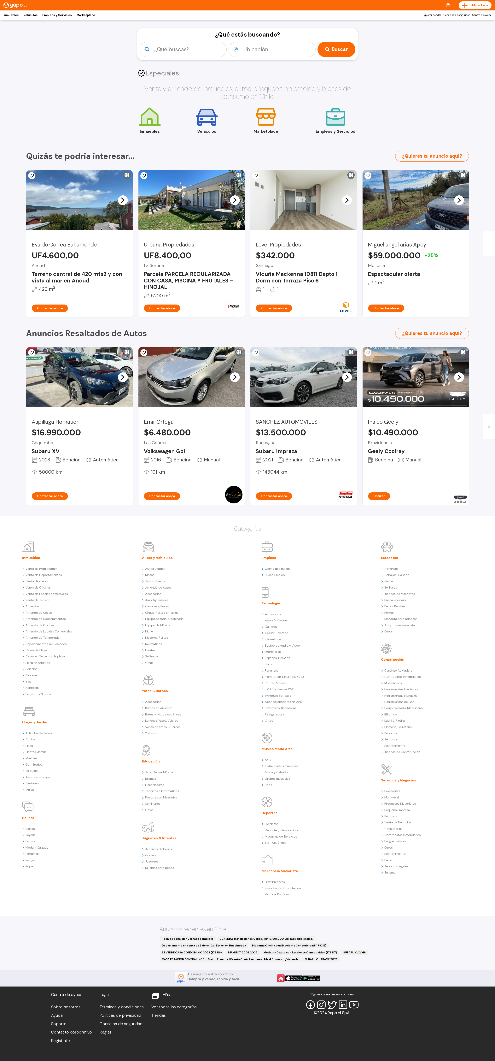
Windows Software (278, 696)
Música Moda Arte (277, 749)
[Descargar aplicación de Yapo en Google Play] (311, 978)
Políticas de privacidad (120, 1015)
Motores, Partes (156, 638)
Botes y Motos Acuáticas (163, 714)
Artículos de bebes (158, 849)
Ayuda (57, 1015)
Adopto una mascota (399, 625)
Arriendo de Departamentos (46, 619)
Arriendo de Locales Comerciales (49, 631)
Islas (29, 681)
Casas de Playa (36, 650)
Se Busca (151, 656)
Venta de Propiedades (41, 569)
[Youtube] (353, 1004)
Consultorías (393, 829)
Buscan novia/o (395, 600)
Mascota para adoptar (400, 619)
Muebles (31, 758)
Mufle (149, 631)
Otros (30, 790)
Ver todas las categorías (174, 1007)
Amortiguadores (156, 600)
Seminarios (152, 804)
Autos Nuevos (155, 581)
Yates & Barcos (155, 691)
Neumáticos (153, 644)
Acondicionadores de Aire (283, 702)
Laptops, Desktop (277, 658)
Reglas (106, 1032)
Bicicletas (271, 824)
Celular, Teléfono (276, 633)
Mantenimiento (395, 746)
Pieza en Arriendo (38, 663)
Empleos (269, 557)
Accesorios (153, 594)
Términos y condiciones (122, 1007)
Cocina (30, 739)
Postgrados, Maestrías (161, 797)
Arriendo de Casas (39, 613)
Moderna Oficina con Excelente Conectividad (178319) (289, 945)
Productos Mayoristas (400, 804)
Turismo (390, 872)
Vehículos (30, 15)
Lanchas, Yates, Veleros (161, 721)
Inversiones (392, 791)
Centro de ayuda (482, 15)
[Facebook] (310, 1004)
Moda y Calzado (37, 847)
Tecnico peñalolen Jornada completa (187, 938)
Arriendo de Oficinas (40, 625)
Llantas (150, 650)
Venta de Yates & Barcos (163, 727)
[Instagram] (321, 1004)
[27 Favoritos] (255, 175)
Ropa (29, 866)
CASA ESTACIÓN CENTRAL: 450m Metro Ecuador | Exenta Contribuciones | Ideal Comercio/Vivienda (230, 959)
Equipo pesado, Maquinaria (164, 619)
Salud (388, 860)
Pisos (29, 746)
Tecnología (271, 603)
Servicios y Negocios (398, 780)
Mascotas (389, 557)
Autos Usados (155, 569)
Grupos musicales (277, 779)
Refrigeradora (274, 714)
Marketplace (86, 15)
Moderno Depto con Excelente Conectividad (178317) (300, 952)
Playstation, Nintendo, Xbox (284, 677)
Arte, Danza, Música (159, 772)
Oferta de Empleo (277, 569)
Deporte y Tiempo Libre (282, 830)
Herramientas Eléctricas (401, 689)
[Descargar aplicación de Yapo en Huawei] (280, 978)
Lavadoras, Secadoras (280, 708)
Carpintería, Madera (398, 670)
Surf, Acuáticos (275, 843)
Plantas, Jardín (36, 752)
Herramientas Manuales (400, 696)
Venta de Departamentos (44, 575)
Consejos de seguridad (456, 15)
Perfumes (32, 854)
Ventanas (32, 783)
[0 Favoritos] (31, 175)
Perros (389, 613)
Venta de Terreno (38, 600)
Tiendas (158, 1015)
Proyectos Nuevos (38, 694)
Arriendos (32, 606)
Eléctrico (390, 714)
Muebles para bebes (159, 868)
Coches (150, 855)
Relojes (30, 860)
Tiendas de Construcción (402, 752)
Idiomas (150, 779)
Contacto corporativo (71, 1032)
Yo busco (151, 733)
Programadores (395, 841)
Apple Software (276, 620)
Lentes (30, 841)
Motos (149, 575)
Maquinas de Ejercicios (281, 836)
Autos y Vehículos (157, 557)
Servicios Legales (396, 866)
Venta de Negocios (397, 822)
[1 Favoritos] (367, 175)
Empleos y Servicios (57, 15)
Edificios (31, 669)
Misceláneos (393, 683)
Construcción (392, 659)
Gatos (388, 581)
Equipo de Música (157, 625)
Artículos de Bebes (39, 733)
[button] (123, 200)
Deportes (269, 813)
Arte (268, 760)
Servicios (390, 733)
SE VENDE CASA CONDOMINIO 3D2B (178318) (192, 952)
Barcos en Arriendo (158, 708)
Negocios (32, 688)
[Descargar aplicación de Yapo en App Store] (294, 978)
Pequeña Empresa (397, 810)
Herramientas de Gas (399, 702)
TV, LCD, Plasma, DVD (279, 689)
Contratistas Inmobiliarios (402, 677)
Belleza (28, 817)
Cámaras (271, 627)
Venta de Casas (37, 581)
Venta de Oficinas (38, 587)
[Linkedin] (343, 1004)
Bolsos (30, 829)
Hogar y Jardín (34, 722)
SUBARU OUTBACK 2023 (321, 959)
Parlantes (271, 670)
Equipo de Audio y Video (282, 645)
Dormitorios (34, 764)
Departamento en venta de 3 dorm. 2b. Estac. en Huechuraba (204, 945)
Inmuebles (11, 15)
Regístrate (60, 1040)
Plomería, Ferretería (398, 727)
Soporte (58, 1024)
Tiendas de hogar (38, 777)
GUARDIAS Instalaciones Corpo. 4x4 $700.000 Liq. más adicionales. (266, 938)
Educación (151, 761)
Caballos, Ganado (396, 575)
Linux (268, 664)
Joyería (31, 835)
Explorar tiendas (432, 15)
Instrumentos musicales (281, 766)
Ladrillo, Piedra (394, 721)
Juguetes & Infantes (159, 838)
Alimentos (391, 569)
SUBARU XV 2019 (354, 952)
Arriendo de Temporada (43, 638)
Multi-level (391, 797)
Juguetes (151, 861)
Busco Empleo (275, 575)
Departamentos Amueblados (46, 644)
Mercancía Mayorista (280, 871)
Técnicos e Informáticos (162, 791)
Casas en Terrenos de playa (45, 656)
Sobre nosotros (65, 1007)
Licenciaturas (154, 785)
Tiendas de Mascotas (399, 594)
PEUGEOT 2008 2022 (242, 952)
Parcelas (32, 675)
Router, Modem (276, 683)
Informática (273, 639)
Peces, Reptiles (394, 606)
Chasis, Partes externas (161, 613)
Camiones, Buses (157, 606)
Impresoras (273, 652)
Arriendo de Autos (158, 587)
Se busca (32, 771)
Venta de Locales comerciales (47, 594)
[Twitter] (332, 1004)
